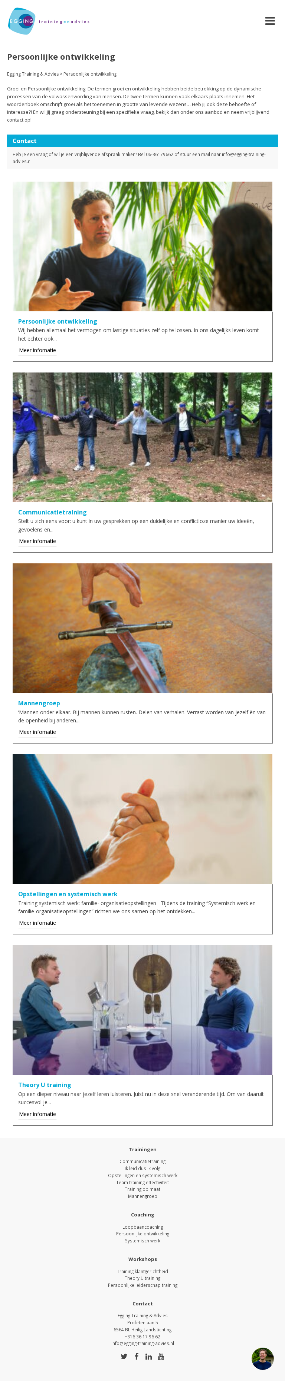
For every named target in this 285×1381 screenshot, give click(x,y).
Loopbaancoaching (142, 1227)
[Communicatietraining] (142, 497)
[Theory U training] (142, 1070)
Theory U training (142, 1278)
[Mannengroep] (142, 688)
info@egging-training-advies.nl (142, 1343)
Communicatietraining (142, 1161)
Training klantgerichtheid (142, 1271)
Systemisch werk (142, 1240)
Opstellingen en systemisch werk (142, 1175)
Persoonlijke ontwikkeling (142, 1233)
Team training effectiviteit (142, 1182)
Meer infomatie (37, 350)
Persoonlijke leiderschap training (142, 1285)
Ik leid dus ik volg (142, 1168)
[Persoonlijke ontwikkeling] (142, 306)
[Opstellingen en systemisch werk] (142, 879)
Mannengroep (142, 1196)
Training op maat (142, 1189)
